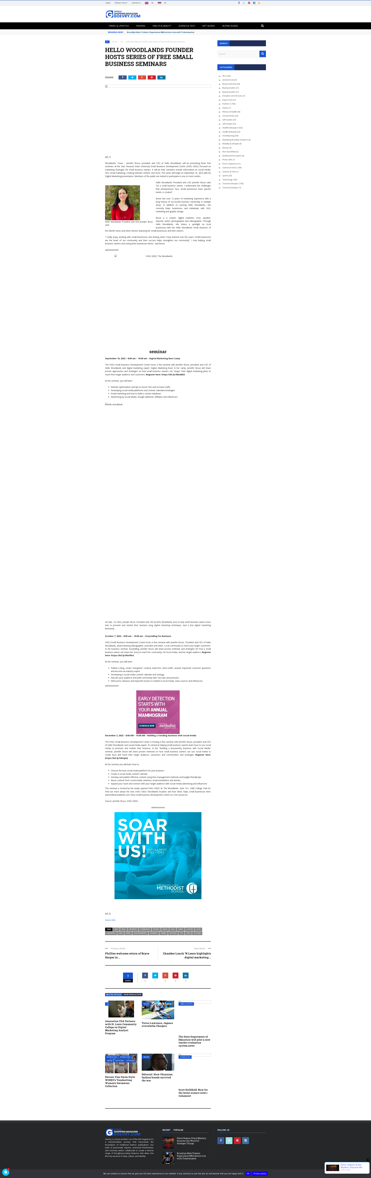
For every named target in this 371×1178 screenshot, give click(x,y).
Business (133, 929)
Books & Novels (229, 84)
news (128, 933)
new (120, 933)
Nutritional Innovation (231, 155)
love (198, 929)
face (172, 929)
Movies (225, 147)
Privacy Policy (121, 3)
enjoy (165, 929)
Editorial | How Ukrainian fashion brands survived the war (157, 1077)
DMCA (108, 3)
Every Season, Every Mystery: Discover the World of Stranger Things (191, 1141)
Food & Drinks (228, 115)
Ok (248, 1173)
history (190, 929)
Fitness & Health (229, 111)
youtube (197, 933)
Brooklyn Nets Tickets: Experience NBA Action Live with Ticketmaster (160, 32)
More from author (132, 994)
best (116, 929)
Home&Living (228, 135)
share (163, 933)
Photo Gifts (227, 159)
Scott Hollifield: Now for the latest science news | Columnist (193, 1092)
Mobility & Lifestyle (230, 143)
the (181, 933)
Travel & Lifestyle (119, 25)
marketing (111, 933)
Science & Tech (187, 25)
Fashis (225, 107)
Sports (225, 175)
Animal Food (227, 79)
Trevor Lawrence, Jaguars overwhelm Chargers (157, 1024)
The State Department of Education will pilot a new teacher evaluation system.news (194, 1041)
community (145, 929)
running (153, 933)
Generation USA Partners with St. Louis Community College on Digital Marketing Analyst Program (121, 1027)
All (107, 42)
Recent (166, 1130)
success (173, 933)
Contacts (136, 3)
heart (180, 929)
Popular (178, 1130)
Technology (227, 179)
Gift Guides (208, 25)
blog (124, 929)
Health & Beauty (162, 25)
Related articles (113, 994)
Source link (110, 920)
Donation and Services (232, 95)
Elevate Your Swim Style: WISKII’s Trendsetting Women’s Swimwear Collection (120, 1081)
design (156, 929)
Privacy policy (260, 1173)
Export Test (227, 100)
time (188, 933)
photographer (140, 933)
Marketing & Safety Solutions (235, 139)
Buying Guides (230, 25)
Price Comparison (230, 163)
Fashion (140, 25)
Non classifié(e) (229, 151)
